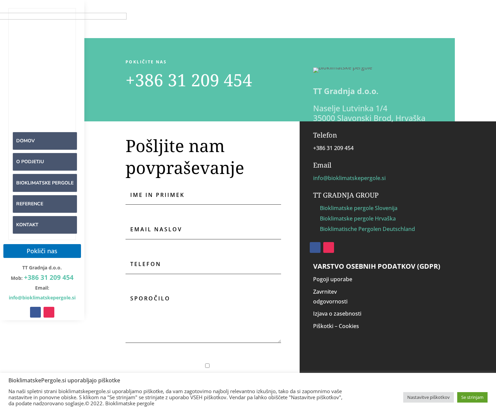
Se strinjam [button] (472, 397)
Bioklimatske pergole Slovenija (358, 208)
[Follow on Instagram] (49, 312)
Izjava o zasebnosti (337, 313)
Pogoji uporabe (332, 279)
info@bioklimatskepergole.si (349, 178)
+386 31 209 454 (49, 277)
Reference (29, 204)
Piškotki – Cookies (336, 326)
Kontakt (27, 225)
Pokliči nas (42, 251)
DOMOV (25, 141)
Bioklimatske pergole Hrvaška (358, 218)
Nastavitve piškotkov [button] (428, 397)
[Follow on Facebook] (35, 312)
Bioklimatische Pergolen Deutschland (367, 229)
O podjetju (30, 161)
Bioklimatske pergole (45, 183)
